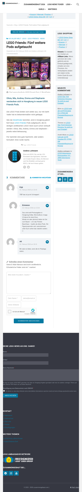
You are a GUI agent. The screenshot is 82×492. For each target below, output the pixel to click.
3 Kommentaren (12, 53)
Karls (41, 9)
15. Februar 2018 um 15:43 (28, 190)
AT (47, 17)
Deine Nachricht (9, 368)
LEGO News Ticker (55, 4)
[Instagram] (65, 179)
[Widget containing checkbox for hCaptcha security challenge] (21, 311)
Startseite (9, 25)
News (42, 38)
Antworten (47, 187)
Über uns (7, 421)
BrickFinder (17, 120)
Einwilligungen (9, 427)
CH (51, 17)
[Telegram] (60, 179)
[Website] (24, 167)
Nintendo (52, 9)
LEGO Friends (33, 38)
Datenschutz (8, 418)
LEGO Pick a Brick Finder (13, 438)
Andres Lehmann (64, 94)
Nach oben (75, 487)
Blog (15, 25)
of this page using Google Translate (28, 32)
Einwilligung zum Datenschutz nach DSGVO (18, 388)
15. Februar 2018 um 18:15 (28, 244)
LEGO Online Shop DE (37, 17)
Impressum (8, 415)
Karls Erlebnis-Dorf (11, 441)
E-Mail (5, 360)
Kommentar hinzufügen (41, 178)
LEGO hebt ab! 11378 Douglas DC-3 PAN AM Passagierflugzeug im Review (65, 113)
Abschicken (10, 395)
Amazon (33, 14)
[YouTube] (70, 179)
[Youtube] (28, 167)
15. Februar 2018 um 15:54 (31, 208)
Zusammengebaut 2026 (34, 4)
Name (5, 351)
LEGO (68, 4)
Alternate (40, 14)
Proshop (48, 14)
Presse (6, 424)
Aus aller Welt (14, 38)
